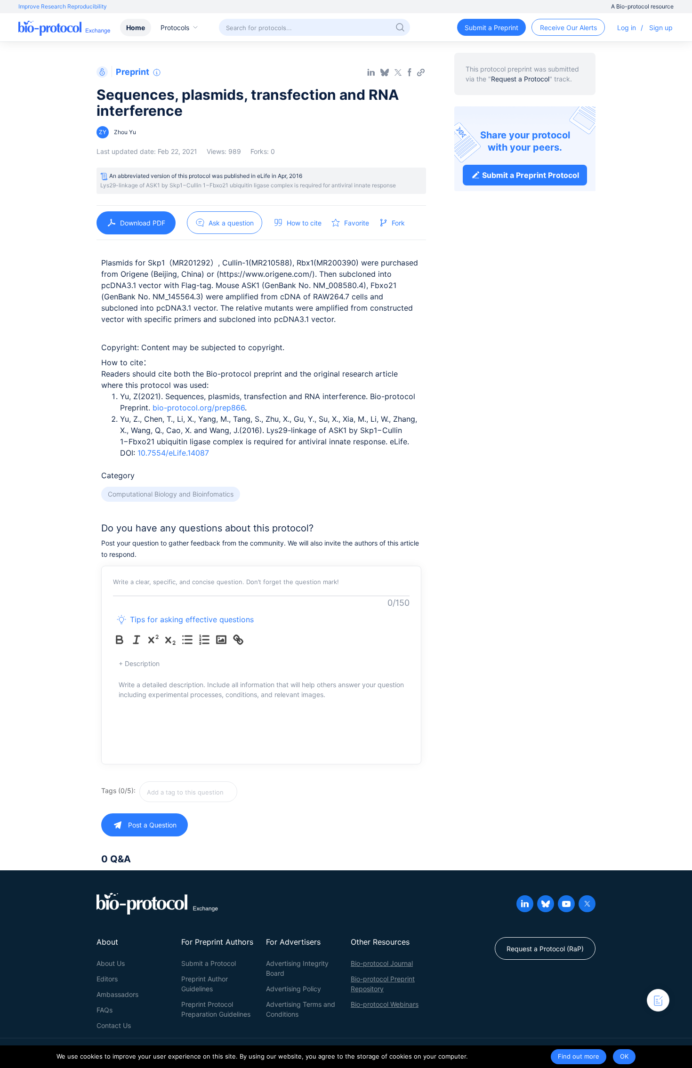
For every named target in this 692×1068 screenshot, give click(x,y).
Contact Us (114, 1025)
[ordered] (206, 639)
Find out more (578, 1056)
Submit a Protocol (208, 963)
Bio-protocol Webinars (384, 1004)
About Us (111, 963)
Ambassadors (117, 994)
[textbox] (188, 791)
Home (135, 28)
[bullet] (189, 639)
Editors (107, 979)
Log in (626, 28)
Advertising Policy (293, 989)
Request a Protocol (520, 79)
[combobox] (221, 791)
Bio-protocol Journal (382, 963)
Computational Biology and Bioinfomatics (170, 494)
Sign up (661, 28)
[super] (155, 639)
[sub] (172, 639)
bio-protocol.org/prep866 (199, 407)
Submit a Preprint (491, 28)
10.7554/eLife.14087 (173, 453)
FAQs (105, 1010)
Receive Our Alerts (568, 28)
